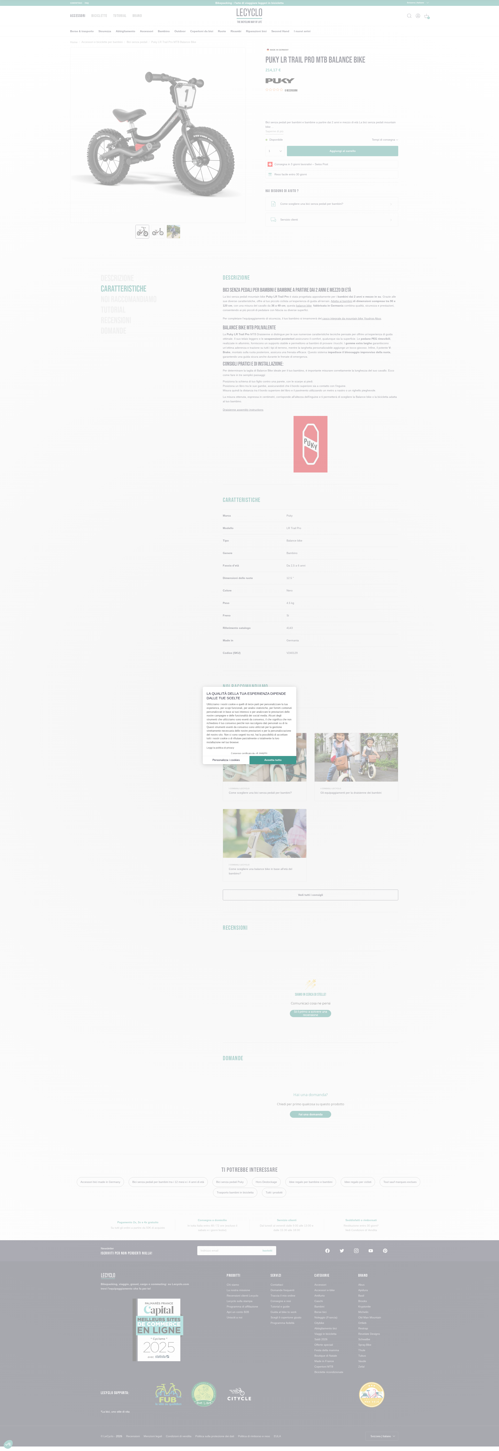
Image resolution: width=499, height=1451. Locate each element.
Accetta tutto (273, 759)
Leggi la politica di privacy (220, 747)
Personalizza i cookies (226, 759)
